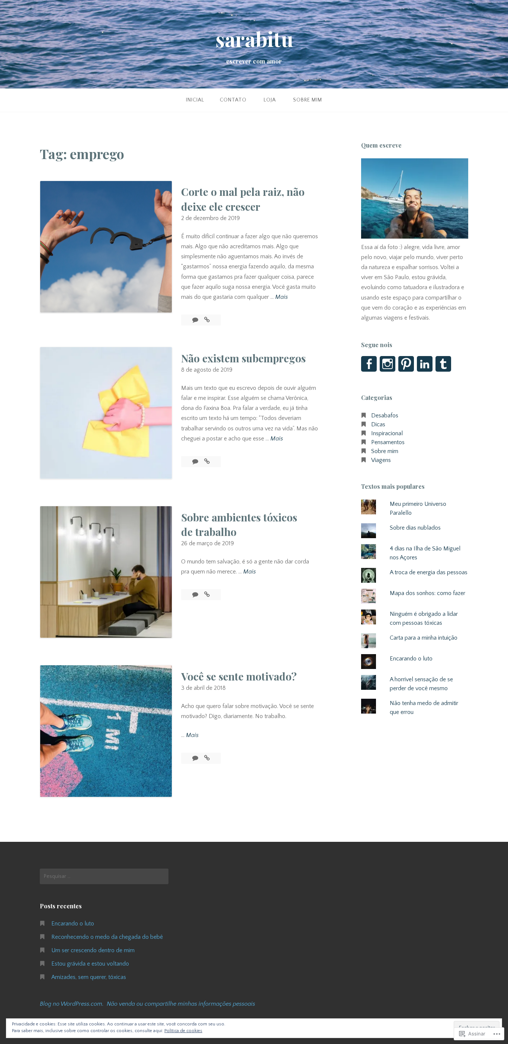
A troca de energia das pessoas (428, 572)
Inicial (195, 100)
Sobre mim (384, 451)
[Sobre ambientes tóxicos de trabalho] (207, 594)
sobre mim (307, 100)
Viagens (381, 460)
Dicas (378, 424)
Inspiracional (387, 433)
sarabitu (254, 39)
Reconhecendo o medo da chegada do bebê (107, 937)
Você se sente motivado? (239, 676)
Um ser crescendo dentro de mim (93, 950)
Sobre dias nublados (415, 527)
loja (270, 100)
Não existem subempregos (243, 358)
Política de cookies (183, 1030)
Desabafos (384, 415)
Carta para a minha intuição (423, 637)
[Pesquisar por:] (104, 876)
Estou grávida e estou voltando (90, 963)
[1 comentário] (196, 758)
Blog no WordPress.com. (72, 1004)
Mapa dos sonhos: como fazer (427, 593)
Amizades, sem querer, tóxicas (88, 977)
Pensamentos (388, 442)
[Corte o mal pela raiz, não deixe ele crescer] (207, 320)
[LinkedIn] (425, 364)
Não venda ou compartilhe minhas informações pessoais (181, 1004)
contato (233, 100)
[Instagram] (387, 364)
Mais (281, 297)
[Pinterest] (406, 364)
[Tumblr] (443, 364)
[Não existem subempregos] (207, 461)
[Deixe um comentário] (196, 320)
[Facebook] (369, 364)
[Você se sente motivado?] (207, 758)
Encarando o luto (411, 658)
